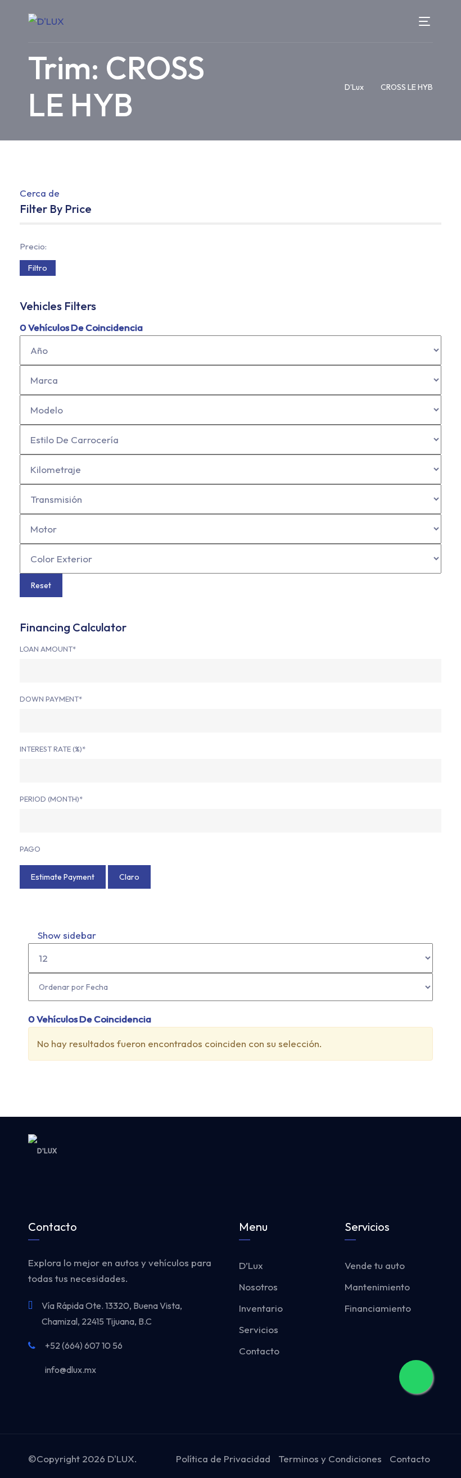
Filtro (37, 268)
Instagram (403, 1150)
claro (129, 877)
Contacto (259, 1351)
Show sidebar (65, 935)
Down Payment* (51, 698)
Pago (30, 848)
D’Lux (251, 1265)
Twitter (376, 1150)
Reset (41, 585)
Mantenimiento (377, 1287)
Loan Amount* (48, 648)
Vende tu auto (375, 1265)
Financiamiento (378, 1308)
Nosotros (258, 1287)
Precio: (33, 246)
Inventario (261, 1308)
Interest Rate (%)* (52, 748)
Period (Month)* (51, 798)
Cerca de (40, 193)
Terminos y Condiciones (330, 1459)
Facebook (349, 1150)
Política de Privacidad (223, 1459)
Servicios (258, 1329)
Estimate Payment (62, 877)
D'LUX (120, 1459)
